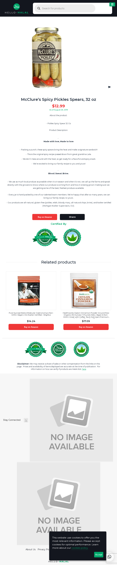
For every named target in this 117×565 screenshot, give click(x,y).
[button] (109, 556)
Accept (98, 554)
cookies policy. (79, 547)
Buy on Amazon (45, 217)
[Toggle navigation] (112, 4)
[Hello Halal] (16, 8)
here (84, 369)
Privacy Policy (45, 549)
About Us (30, 549)
